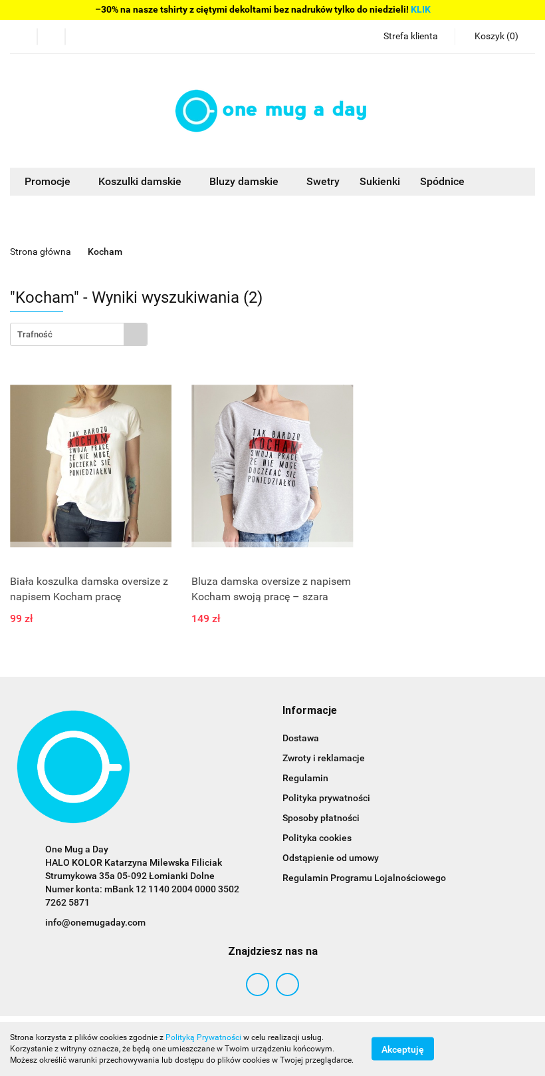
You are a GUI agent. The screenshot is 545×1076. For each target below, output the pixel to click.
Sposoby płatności (321, 817)
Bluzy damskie (245, 181)
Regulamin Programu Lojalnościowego (364, 877)
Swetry (323, 181)
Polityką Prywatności (203, 1037)
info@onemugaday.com (95, 922)
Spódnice (442, 181)
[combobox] (79, 334)
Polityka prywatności (326, 798)
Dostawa (300, 738)
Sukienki (380, 181)
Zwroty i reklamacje (323, 758)
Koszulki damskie (141, 181)
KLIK (421, 9)
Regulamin (305, 778)
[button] (309, 711)
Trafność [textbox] (35, 334)
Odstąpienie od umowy (330, 857)
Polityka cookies (317, 837)
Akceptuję (403, 1049)
